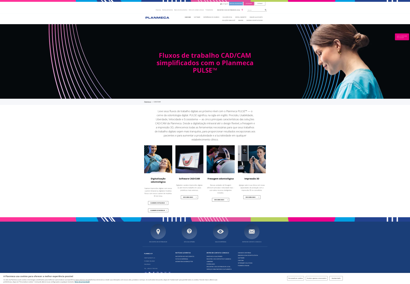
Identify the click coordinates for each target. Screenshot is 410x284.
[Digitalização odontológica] (158, 159)
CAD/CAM (188, 17)
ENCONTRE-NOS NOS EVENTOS (184, 256)
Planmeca (147, 102)
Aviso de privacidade (82, 282)
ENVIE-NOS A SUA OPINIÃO (214, 256)
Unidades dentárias (244, 253)
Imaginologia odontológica (248, 255)
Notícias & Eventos (167, 10)
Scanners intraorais (157, 203)
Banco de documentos (180, 10)
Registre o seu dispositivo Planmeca (219, 259)
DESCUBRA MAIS (188, 197)
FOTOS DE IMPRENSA (181, 259)
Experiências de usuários (211, 17)
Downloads (211, 264)
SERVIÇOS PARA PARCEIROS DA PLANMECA (219, 269)
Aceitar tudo (336, 278)
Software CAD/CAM (189, 178)
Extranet (260, 3)
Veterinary (249, 3)
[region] (205, 278)
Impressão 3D (251, 178)
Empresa (158, 10)
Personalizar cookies (295, 278)
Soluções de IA (227, 17)
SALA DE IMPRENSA (220, 242)
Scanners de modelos (157, 210)
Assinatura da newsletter (184, 261)
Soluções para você (228, 20)
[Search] (265, 10)
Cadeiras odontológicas (254, 20)
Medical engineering (236, 3)
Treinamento (209, 10)
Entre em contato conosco (196, 10)
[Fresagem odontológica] (221, 159)
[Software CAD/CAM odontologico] (189, 159)
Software (197, 17)
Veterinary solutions (245, 263)
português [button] (225, 4)
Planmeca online (243, 265)
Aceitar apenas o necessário (317, 278)
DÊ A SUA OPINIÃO (189, 242)
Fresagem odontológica (221, 178)
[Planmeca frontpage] (157, 17)
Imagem (240, 20)
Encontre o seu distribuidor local (228, 10)
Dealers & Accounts (256, 17)
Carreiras (210, 261)
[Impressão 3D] (252, 159)
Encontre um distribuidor (158, 242)
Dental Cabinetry (240, 17)
